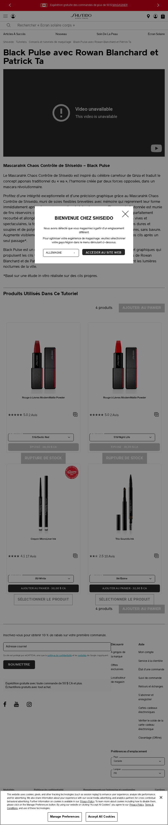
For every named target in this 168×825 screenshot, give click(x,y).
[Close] (161, 797)
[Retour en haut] (160, 788)
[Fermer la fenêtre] (125, 215)
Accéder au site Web (103, 252)
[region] (84, 807)
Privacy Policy (87, 801)
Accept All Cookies (101, 816)
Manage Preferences (64, 816)
